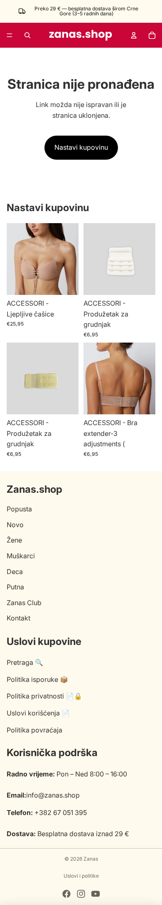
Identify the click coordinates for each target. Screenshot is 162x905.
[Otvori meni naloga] (134, 35)
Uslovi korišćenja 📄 (38, 713)
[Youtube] (96, 894)
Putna (15, 587)
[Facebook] (66, 894)
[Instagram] (81, 894)
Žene (14, 540)
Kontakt (18, 618)
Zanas (90, 859)
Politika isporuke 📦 (37, 679)
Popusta (19, 509)
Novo (15, 525)
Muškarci (21, 556)
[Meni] (9, 35)
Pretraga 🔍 (25, 662)
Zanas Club (24, 602)
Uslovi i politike (81, 876)
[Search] (27, 35)
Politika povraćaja (34, 730)
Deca (15, 571)
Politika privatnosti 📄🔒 (44, 696)
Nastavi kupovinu (81, 147)
